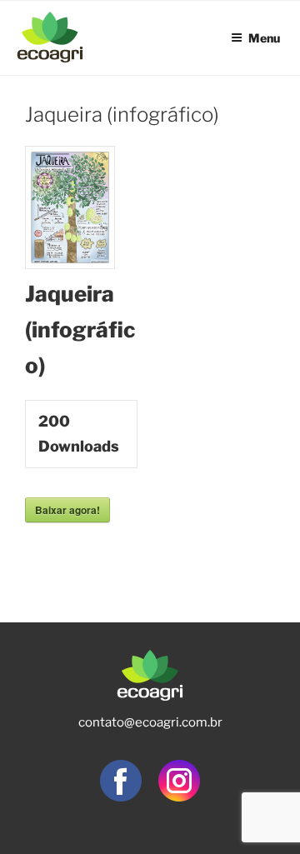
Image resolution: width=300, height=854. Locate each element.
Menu (264, 36)
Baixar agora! (67, 509)
